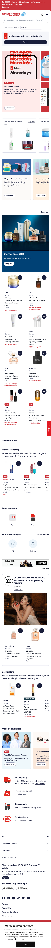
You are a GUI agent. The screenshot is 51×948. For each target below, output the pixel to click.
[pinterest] (13, 898)
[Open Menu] (47, 14)
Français (5, 904)
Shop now (5, 7)
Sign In (25, 42)
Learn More (40, 784)
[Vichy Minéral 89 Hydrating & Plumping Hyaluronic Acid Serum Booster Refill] (27, 133)
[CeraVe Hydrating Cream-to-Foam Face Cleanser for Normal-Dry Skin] (11, 145)
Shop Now (18, 590)
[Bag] (42, 14)
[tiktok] (18, 898)
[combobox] (25, 20)
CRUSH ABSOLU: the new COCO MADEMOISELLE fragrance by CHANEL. (29, 580)
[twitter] (23, 898)
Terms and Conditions (10, 912)
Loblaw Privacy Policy (16, 939)
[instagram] (8, 898)
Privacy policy (7, 916)
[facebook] (3, 898)
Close (25, 944)
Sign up (5, 878)
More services (43, 534)
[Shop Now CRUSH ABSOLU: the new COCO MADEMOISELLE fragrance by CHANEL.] (25, 609)
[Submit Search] (45, 20)
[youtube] (28, 898)
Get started (10, 764)
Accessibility (6, 908)
